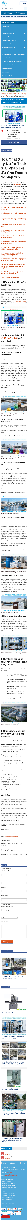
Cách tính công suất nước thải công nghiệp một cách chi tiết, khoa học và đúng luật (13, 266)
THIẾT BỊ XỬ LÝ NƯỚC (7, 68)
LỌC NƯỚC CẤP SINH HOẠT (8, 37)
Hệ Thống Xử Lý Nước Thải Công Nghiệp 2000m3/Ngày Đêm (12, 254)
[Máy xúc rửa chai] (14, 1002)
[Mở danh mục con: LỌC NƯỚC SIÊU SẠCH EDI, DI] (25, 40)
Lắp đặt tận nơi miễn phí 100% (9, 1187)
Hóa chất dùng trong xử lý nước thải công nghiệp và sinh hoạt (13, 272)
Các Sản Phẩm (9, 93)
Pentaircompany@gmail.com (11, 836)
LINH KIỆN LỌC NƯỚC (7, 72)
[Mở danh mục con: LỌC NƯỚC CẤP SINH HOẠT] (25, 37)
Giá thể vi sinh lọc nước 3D (10, 277)
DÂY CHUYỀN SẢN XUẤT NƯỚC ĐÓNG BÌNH (12, 61)
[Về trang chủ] (4, 3)
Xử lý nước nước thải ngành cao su (12, 95)
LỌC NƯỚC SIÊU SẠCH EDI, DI (9, 40)
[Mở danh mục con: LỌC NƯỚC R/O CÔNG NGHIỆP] (25, 44)
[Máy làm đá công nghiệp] (14, 1078)
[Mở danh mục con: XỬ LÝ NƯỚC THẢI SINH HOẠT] (25, 51)
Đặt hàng (14, 142)
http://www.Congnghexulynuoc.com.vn (15, 833)
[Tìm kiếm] (25, 8)
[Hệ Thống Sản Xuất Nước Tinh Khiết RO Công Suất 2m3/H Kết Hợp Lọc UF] (14, 1128)
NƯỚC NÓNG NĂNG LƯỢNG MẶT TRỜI (11, 58)
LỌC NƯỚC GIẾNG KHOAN (8, 30)
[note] (14, 17)
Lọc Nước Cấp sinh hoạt (7, 1199)
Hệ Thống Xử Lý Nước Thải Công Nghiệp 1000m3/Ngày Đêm (12, 248)
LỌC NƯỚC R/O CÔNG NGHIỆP (9, 44)
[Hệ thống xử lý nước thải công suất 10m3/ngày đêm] (14, 966)
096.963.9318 (7, 1154)
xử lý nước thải (17, 184)
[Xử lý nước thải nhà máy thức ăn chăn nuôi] (14, 1102)
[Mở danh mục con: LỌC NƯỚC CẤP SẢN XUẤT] (25, 33)
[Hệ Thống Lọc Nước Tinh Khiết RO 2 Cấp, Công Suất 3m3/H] (14, 1026)
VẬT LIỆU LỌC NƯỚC (7, 75)
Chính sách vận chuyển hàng (8, 1183)
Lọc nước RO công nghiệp (8, 1203)
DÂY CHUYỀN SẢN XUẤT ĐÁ (8, 65)
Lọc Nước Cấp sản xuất (7, 1197)
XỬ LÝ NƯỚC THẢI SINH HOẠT (9, 51)
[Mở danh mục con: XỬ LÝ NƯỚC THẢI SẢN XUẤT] (25, 47)
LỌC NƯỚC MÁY (6, 26)
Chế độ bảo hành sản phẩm (8, 1185)
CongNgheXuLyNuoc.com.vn (11, 1175)
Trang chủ (3, 93)
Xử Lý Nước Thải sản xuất (8, 1193)
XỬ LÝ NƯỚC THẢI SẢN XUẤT (9, 47)
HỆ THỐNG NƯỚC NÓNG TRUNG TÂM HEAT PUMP (13, 54)
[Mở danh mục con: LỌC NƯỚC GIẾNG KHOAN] (25, 30)
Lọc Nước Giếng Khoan (7, 1201)
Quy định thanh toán (7, 1181)
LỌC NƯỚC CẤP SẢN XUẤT (8, 33)
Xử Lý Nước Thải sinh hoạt (8, 1195)
